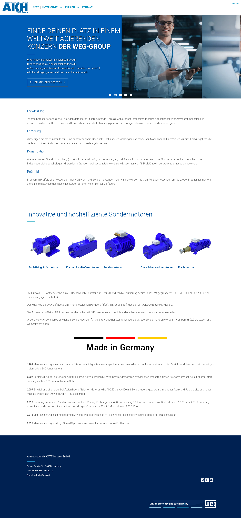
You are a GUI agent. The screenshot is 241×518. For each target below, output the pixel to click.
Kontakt (87, 7)
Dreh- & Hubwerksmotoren (157, 267)
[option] (120, 49)
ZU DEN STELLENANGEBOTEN (45, 82)
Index (36, 7)
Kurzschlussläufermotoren (82, 267)
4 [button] (125, 95)
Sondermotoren (112, 267)
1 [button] (110, 95)
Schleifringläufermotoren (44, 267)
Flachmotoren (186, 267)
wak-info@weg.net (42, 475)
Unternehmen (50, 7)
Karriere (70, 7)
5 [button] (131, 95)
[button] (235, 3)
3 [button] (120, 95)
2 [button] (115, 95)
